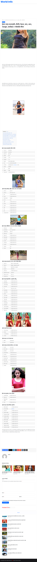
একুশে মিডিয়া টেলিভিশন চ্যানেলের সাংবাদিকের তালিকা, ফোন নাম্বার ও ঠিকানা (15, 536)
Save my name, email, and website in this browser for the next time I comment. (14, 500)
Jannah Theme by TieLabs (17, 560)
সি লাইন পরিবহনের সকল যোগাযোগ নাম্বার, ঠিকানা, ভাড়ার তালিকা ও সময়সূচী (15, 532)
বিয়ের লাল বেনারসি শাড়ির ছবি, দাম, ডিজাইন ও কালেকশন (13, 528)
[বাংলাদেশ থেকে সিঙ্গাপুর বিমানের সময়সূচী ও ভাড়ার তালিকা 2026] (4, 525)
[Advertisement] (18, 10)
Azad (9, 454)
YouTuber (14, 164)
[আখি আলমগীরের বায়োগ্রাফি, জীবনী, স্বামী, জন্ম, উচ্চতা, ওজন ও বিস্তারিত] (7, 468)
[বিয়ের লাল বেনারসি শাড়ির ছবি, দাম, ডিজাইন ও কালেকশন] (4, 529)
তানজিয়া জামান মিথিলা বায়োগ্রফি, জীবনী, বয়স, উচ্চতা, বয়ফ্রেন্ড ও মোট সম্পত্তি (18, 472)
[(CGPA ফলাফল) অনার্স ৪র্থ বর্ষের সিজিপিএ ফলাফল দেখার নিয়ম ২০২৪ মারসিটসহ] (4, 517)
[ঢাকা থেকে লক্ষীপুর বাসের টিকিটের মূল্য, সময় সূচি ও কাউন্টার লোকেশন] (4, 554)
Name (3, 492)
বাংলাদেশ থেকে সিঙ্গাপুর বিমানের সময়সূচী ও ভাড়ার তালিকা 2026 (14, 524)
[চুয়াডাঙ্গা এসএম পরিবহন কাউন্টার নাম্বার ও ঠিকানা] (4, 546)
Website (20, 496)
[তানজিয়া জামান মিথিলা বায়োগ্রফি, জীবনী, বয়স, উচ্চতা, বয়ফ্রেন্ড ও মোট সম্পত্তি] (18, 468)
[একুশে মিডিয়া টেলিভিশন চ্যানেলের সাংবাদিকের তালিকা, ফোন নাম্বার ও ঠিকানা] (4, 537)
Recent (18, 512)
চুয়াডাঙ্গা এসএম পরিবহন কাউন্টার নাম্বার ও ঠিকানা (13, 544)
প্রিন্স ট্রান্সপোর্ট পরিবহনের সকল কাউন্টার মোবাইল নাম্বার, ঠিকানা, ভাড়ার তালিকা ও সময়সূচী (17, 540)
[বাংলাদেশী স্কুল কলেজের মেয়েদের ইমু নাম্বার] (4, 550)
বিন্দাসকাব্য (13, 408)
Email (3, 496)
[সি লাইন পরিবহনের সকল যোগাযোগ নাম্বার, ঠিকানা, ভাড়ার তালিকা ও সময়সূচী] (4, 533)
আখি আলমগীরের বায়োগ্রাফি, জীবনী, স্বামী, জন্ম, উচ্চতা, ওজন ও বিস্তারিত (7, 472)
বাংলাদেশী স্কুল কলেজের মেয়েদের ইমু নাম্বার (12, 548)
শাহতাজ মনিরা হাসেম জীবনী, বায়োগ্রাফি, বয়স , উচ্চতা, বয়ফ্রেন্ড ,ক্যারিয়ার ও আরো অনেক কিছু (29, 472)
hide (7, 131)
